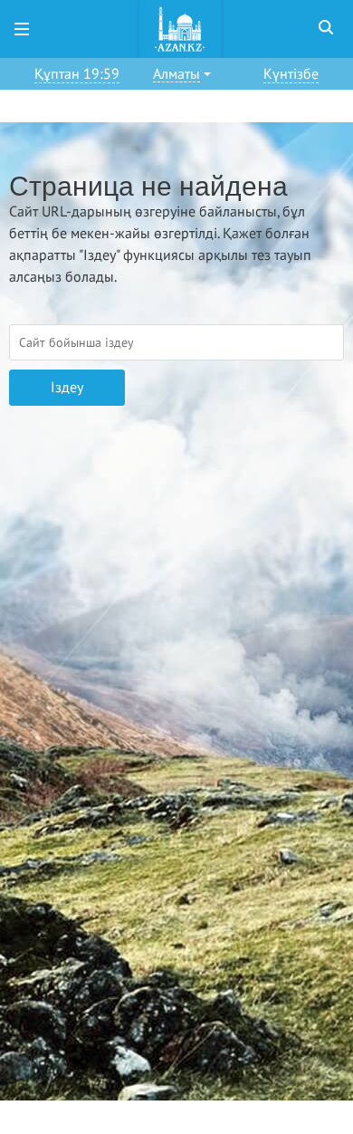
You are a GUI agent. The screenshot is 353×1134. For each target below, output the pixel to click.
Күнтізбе (291, 74)
